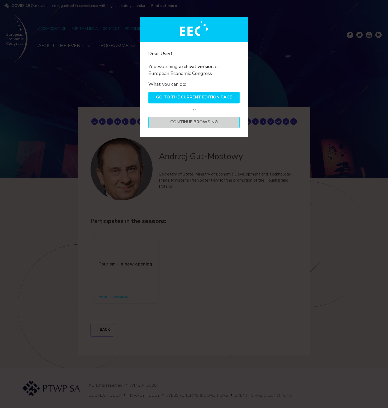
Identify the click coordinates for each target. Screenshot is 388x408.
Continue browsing (194, 122)
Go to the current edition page (194, 97)
